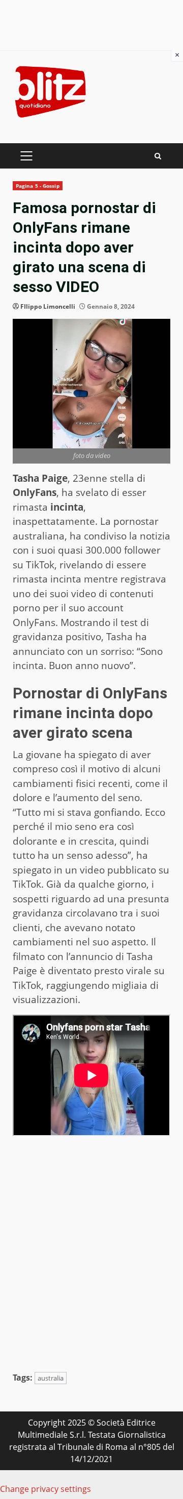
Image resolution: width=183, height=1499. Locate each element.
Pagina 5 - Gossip (37, 185)
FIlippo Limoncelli (47, 306)
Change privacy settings (45, 1488)
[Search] (158, 156)
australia (51, 1378)
